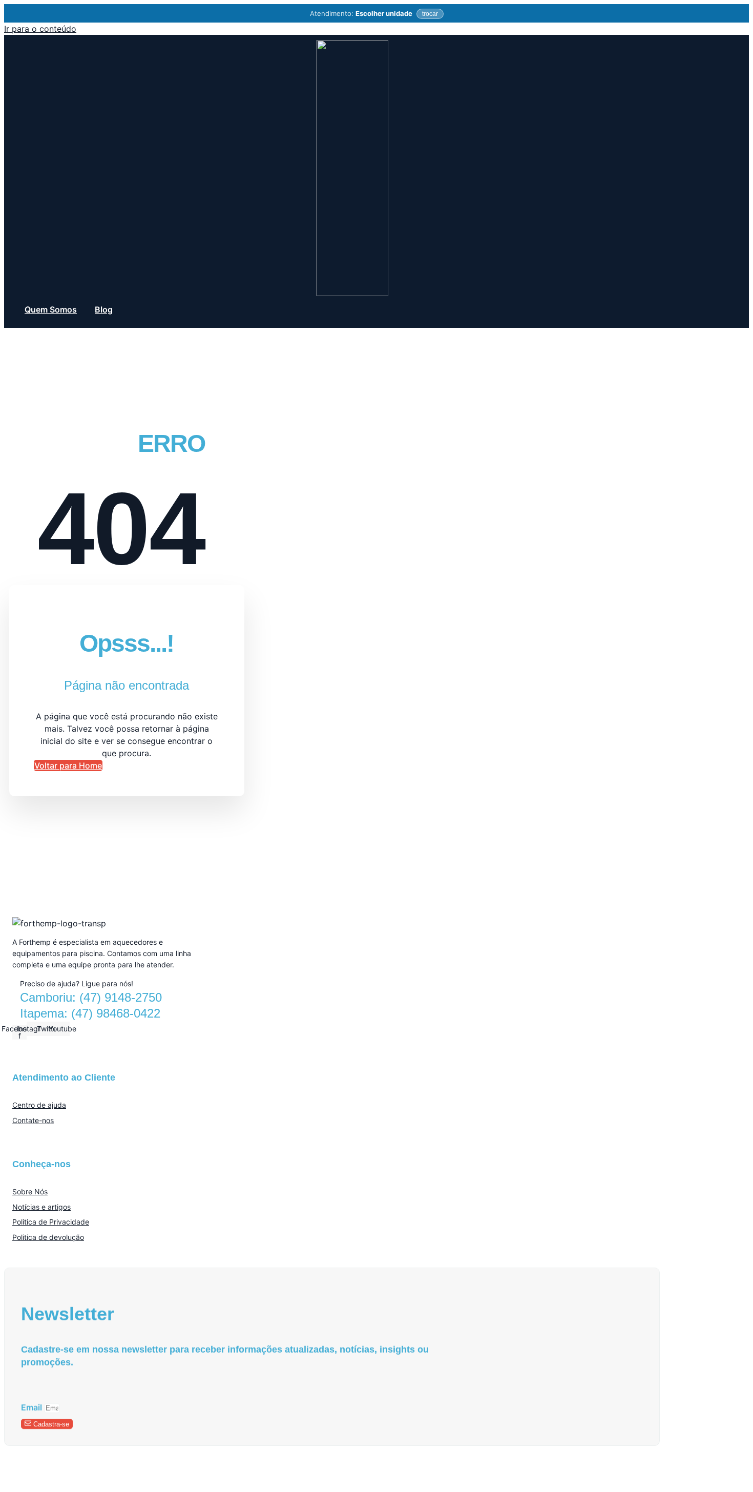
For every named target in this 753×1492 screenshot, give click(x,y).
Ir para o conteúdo (40, 29)
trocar (430, 13)
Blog (104, 309)
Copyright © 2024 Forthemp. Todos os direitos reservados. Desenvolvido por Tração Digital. (151, 1473)
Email (32, 1407)
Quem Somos (51, 309)
